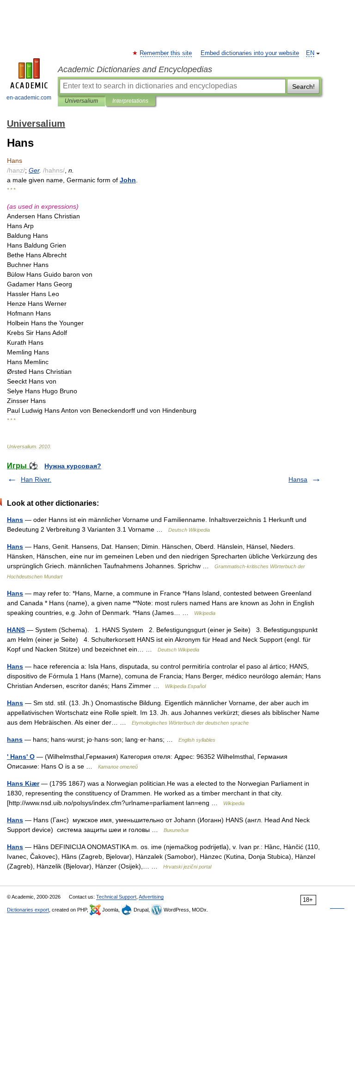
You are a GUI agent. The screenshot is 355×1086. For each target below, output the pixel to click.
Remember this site (166, 53)
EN (310, 53)
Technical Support (116, 897)
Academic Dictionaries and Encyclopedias (135, 69)
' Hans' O (21, 756)
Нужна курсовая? (72, 466)
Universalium (81, 101)
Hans (15, 519)
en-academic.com (28, 97)
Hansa (297, 479)
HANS (16, 629)
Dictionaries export (28, 909)
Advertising (151, 897)
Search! (303, 86)
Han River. (36, 479)
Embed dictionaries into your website (250, 53)
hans (15, 739)
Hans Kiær (23, 783)
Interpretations (130, 101)
